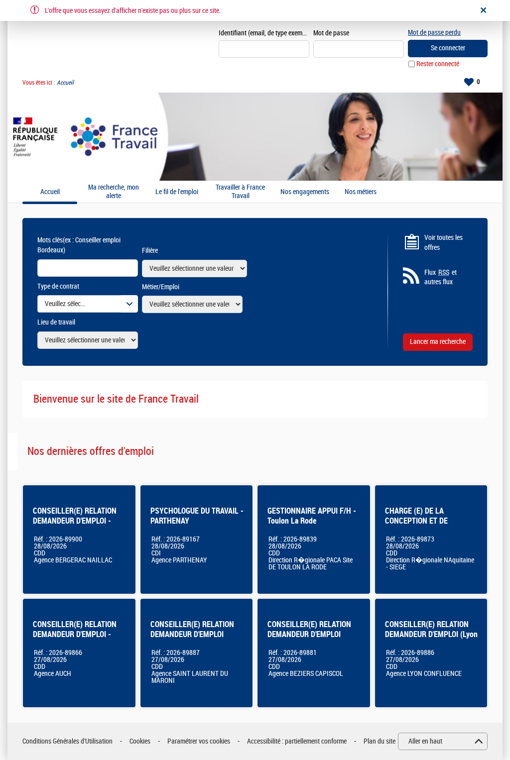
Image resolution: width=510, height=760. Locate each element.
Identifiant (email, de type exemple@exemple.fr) (264, 33)
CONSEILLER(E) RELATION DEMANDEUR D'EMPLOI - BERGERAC (75, 521)
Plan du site (379, 741)
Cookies (139, 741)
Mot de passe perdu (434, 32)
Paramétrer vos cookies (198, 741)
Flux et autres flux (440, 277)
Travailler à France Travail (240, 192)
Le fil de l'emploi (176, 192)
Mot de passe (331, 33)
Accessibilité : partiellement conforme (297, 741)
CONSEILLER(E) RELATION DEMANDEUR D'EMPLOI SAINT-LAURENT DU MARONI (196, 634)
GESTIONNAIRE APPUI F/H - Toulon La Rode (311, 516)
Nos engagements (304, 192)
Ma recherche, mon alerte (113, 192)
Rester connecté (437, 64)
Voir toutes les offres (443, 242)
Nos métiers (361, 192)
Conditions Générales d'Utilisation (67, 741)
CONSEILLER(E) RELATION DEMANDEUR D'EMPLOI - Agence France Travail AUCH (77, 634)
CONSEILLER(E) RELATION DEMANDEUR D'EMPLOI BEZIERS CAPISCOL (309, 634)
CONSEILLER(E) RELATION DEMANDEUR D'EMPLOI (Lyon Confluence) (431, 634)
